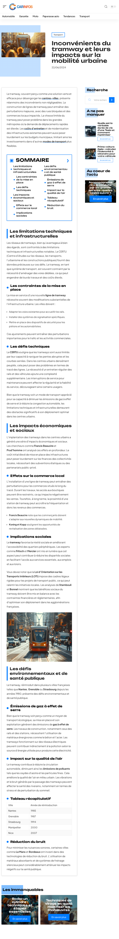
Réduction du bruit (55, 207)
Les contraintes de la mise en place (26, 179)
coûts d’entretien (34, 128)
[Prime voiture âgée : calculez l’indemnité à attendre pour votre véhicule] (90, 154)
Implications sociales (24, 214)
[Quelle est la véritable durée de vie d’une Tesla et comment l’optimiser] (90, 131)
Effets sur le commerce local (26, 207)
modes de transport (54, 141)
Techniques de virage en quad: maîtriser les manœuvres (59, 905)
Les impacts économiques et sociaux (23, 197)
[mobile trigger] (5, 6)
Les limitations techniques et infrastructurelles (24, 169)
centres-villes (50, 98)
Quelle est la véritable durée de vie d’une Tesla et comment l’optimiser (106, 129)
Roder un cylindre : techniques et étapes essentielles (19, 905)
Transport (58, 35)
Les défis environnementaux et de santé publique (55, 170)
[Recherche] (106, 6)
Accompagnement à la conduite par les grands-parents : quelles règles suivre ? (100, 187)
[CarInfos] (21, 6)
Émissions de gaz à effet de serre (56, 182)
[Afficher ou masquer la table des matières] (59, 160)
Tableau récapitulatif (55, 199)
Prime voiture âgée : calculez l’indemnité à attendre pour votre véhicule (107, 151)
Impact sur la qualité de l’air (56, 191)
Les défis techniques (23, 188)
